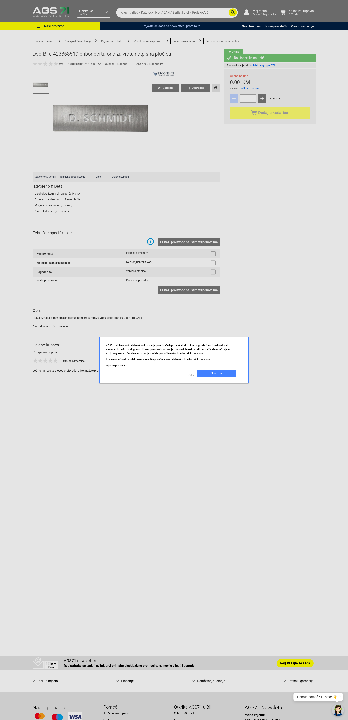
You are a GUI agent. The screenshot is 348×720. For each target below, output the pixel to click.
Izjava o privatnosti (116, 365)
